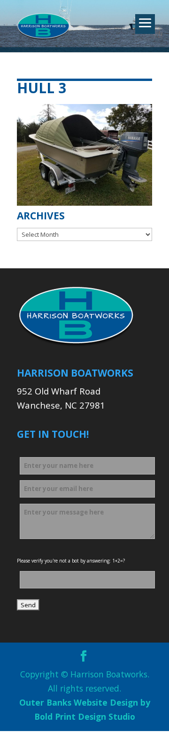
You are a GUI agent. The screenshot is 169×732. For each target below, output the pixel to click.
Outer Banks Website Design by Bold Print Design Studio (84, 709)
